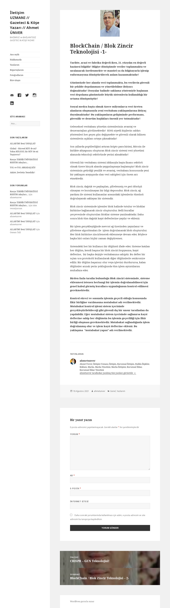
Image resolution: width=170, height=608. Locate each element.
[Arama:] (25, 123)
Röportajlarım (17, 70)
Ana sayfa (14, 54)
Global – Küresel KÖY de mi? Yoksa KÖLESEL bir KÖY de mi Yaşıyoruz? (24, 151)
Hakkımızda (16, 59)
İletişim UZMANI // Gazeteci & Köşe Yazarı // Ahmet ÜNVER (24, 22)
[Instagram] (36, 97)
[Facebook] (20, 97)
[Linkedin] (13, 105)
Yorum (75, 434)
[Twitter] (28, 97)
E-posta (75, 488)
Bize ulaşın (15, 80)
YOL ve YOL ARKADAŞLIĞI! (23, 167)
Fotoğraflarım (16, 75)
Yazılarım (14, 64)
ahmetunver (99, 391)
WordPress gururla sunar (82, 601)
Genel (113, 391)
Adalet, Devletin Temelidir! (22, 172)
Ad (72, 475)
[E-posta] (13, 97)
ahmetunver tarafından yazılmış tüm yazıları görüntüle (106, 373)
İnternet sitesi (79, 501)
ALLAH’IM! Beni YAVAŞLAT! (23, 143)
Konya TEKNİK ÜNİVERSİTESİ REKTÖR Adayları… (24, 161)
